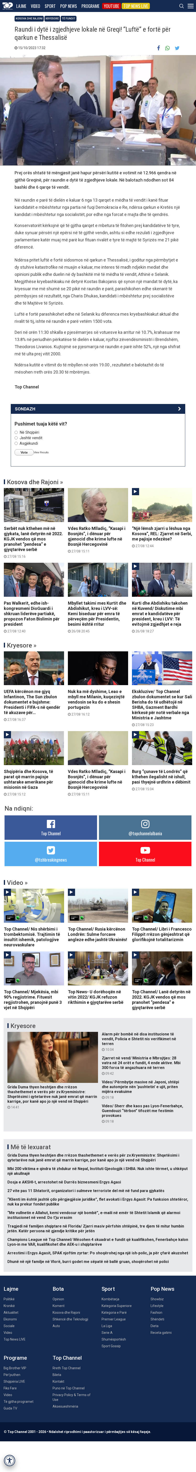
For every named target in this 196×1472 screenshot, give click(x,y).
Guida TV (10, 1408)
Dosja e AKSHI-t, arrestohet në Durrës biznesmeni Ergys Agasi (64, 1182)
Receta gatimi (161, 1333)
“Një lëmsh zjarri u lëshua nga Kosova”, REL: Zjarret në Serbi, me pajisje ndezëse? (162, 537)
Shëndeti (157, 1319)
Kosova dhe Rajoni (29, 18)
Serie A (107, 1333)
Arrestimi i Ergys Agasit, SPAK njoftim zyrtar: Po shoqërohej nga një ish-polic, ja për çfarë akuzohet (97, 1253)
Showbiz (157, 1299)
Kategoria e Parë (114, 1312)
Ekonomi (10, 1319)
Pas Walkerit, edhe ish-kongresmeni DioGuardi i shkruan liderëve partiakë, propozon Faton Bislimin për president (32, 617)
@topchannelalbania (145, 833)
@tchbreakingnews (51, 860)
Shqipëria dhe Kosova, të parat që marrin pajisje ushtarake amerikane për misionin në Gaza (28, 782)
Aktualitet (11, 1312)
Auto (56, 1326)
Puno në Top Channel (69, 1388)
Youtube (111, 6)
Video (35, 6)
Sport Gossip (111, 1346)
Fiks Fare (10, 1388)
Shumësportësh (114, 1339)
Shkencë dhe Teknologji (70, 1319)
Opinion (58, 1299)
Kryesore (52, 18)
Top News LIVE (136, 6)
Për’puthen (12, 1375)
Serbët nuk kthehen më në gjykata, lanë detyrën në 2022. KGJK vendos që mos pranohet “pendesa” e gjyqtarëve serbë (33, 542)
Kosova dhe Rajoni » (35, 482)
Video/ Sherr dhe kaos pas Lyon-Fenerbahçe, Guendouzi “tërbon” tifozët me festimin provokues (142, 1113)
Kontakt (58, 1381)
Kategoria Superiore (117, 1306)
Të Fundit (68, 18)
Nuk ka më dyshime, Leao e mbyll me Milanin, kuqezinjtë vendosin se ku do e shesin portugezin (96, 702)
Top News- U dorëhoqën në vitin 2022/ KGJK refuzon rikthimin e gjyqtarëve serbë (95, 997)
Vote (24, 452)
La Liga (107, 1326)
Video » (17, 882)
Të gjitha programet (18, 1402)
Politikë (9, 1299)
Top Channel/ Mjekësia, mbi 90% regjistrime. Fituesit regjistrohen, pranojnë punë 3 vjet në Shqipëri (33, 999)
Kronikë (9, 1306)
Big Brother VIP (15, 1368)
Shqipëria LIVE (14, 1381)
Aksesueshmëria (65, 1406)
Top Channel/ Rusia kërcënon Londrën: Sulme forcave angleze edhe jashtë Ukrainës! (97, 934)
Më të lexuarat (31, 1147)
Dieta (154, 1326)
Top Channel (51, 833)
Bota (58, 1289)
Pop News (68, 6)
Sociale (9, 1326)
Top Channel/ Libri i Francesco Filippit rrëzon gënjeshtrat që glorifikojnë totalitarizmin (162, 934)
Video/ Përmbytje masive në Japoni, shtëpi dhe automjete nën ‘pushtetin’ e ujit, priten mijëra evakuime (140, 1089)
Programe (90, 6)
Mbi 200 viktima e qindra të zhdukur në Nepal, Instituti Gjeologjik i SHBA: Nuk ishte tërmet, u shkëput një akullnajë (97, 1171)
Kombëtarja (110, 1299)
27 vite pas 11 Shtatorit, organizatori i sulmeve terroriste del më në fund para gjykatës (85, 1190)
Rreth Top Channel (67, 1368)
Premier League (114, 1319)
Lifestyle (157, 1306)
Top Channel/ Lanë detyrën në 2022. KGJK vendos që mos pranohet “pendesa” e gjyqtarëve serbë (161, 999)
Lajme (21, 6)
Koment (59, 1306)
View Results (41, 452)
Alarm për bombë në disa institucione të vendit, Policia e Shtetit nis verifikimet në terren (139, 1041)
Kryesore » (22, 645)
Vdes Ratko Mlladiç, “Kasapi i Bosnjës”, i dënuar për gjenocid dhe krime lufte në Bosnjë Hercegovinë (96, 539)
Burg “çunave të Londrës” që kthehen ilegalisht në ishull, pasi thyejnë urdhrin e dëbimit (161, 780)
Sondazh (25, 408)
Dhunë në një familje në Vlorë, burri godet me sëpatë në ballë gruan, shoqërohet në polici (88, 1261)
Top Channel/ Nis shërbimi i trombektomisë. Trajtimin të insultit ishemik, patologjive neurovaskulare (32, 936)
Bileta (57, 1375)
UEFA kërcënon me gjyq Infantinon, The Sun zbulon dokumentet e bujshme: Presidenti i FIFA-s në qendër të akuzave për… (32, 705)
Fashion (156, 1312)
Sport (50, 6)
